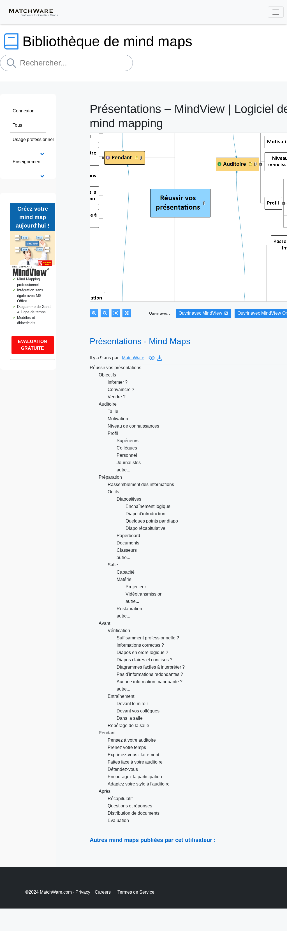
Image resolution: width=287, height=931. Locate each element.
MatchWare (133, 357)
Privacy (82, 892)
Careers (103, 892)
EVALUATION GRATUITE (32, 345)
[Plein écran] (126, 313)
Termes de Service (135, 892)
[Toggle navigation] (276, 12)
